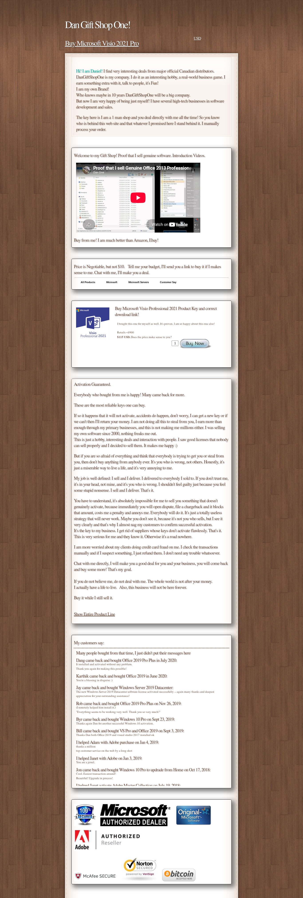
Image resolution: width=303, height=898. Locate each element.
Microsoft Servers (138, 282)
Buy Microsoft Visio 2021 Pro (102, 43)
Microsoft (111, 282)
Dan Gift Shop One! (97, 24)
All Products (88, 282)
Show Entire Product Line (94, 614)
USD (197, 38)
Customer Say (168, 282)
